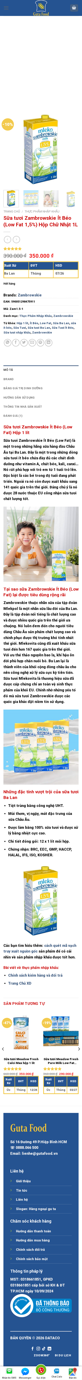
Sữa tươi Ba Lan (39, 327)
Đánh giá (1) (13, 415)
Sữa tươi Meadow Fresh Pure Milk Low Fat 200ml (61, 1061)
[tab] (41, 369)
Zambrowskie (30, 295)
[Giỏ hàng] (74, 8)
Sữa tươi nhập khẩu (17, 332)
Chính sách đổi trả (30, 1250)
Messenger (25, 1378)
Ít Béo (34, 323)
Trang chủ (11, 211)
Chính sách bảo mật (32, 1259)
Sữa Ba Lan (61, 323)
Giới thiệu (23, 1181)
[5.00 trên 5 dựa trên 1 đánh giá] (41, 248)
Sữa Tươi (19, 327)
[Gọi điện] (41, 1370)
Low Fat (45, 323)
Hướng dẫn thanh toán (33, 1231)
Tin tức (21, 1191)
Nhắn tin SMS (9, 1378)
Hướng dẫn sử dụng (19, 397)
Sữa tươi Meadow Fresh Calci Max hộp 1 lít (21, 1061)
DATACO (52, 1338)
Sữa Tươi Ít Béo (63, 327)
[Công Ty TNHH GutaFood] (41, 8)
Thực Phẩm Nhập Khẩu (42, 211)
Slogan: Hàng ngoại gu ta (36, 1209)
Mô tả (8, 370)
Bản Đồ (73, 1378)
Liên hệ (22, 1200)
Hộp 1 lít (22, 323)
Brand (8, 379)
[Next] (71, 149)
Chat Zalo (56, 1376)
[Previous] (11, 149)
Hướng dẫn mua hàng (33, 1240)
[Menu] (6, 7)
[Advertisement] (41, 59)
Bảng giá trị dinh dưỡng (23, 388)
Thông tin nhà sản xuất (22, 406)
